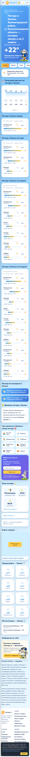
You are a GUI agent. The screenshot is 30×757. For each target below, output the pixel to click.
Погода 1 (11, 3)
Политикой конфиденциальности (11, 751)
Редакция (4, 734)
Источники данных (20, 742)
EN (27, 2)
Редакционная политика (6, 737)
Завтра (13, 65)
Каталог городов (19, 714)
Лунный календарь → (10, 509)
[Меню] (3, 2)
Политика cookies (19, 739)
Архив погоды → (8, 516)
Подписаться (12, 472)
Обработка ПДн (19, 734)
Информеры (18, 723)
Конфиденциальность (21, 732)
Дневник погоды (19, 726)
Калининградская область (11, 11)
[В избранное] (5, 29)
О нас (3, 732)
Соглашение (18, 737)
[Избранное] (19, 3)
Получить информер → (12, 655)
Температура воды (20, 716)
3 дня (21, 65)
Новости (17, 721)
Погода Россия (13, 10)
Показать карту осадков (15, 544)
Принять (24, 753)
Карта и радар (18, 718)
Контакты (4, 741)
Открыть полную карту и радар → (13, 558)
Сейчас (5, 65)
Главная (6, 10)
